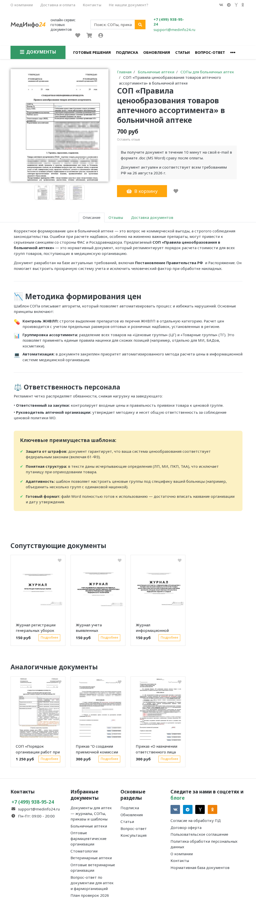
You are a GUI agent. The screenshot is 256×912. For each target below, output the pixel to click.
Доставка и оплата (57, 4)
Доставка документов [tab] (152, 217)
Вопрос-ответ (210, 52)
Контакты (92, 4)
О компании (21, 4)
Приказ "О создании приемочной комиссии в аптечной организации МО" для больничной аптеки (97, 750)
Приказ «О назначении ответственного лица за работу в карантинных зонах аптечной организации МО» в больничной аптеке (157, 750)
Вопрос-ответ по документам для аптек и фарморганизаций (92, 883)
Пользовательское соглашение (199, 834)
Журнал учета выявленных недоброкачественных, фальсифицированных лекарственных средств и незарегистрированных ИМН (98, 628)
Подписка (127, 52)
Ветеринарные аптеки (91, 857)
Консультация (133, 835)
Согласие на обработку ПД (195, 820)
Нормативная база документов (200, 867)
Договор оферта (186, 827)
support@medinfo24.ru (174, 29)
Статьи (182, 52)
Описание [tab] (91, 217)
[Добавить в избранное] (176, 191)
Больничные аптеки (88, 825)
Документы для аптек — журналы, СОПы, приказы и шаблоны (91, 813)
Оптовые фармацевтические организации (88, 838)
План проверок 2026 (89, 895)
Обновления (156, 52)
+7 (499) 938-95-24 (169, 22)
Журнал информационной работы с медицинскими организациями (152, 628)
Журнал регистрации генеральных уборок (36, 627)
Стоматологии (84, 850)
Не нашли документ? (128, 4)
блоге (177, 798)
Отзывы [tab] (115, 217)
